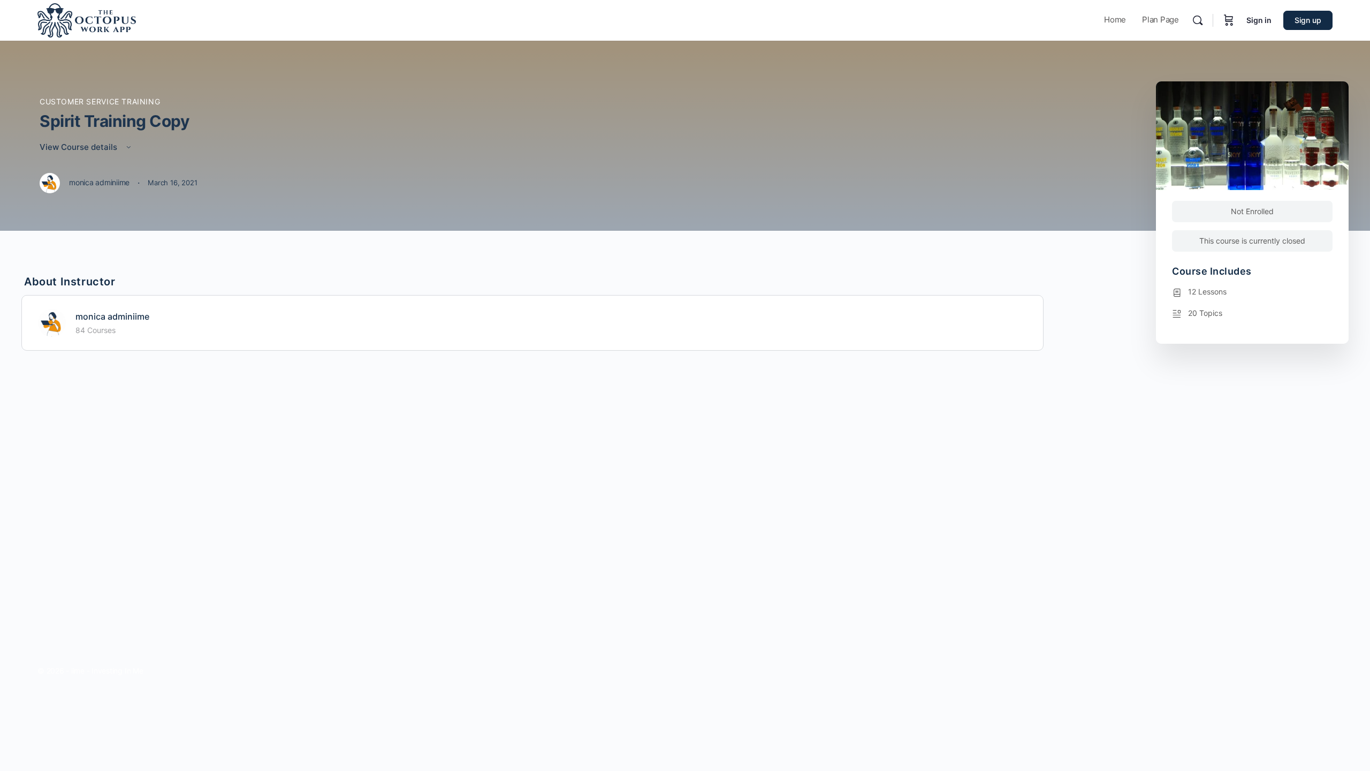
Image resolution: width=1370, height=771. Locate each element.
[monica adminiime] (52, 321)
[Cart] (1229, 20)
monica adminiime (112, 316)
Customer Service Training (100, 101)
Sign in (1259, 20)
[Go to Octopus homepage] (86, 19)
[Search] (1197, 20)
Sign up (1308, 20)
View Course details (79, 147)
